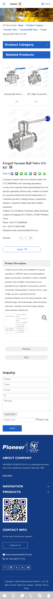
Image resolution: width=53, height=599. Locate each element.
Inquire (20, 249)
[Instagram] (28, 567)
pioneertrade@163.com (22, 554)
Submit (12, 428)
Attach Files (10, 414)
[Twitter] (16, 567)
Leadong (29, 585)
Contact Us (14, 545)
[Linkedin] (11, 567)
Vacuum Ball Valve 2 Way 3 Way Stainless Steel (15, 94)
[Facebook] (5, 567)
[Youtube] (22, 567)
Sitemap (38, 585)
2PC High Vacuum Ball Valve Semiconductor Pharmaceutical (38, 94)
